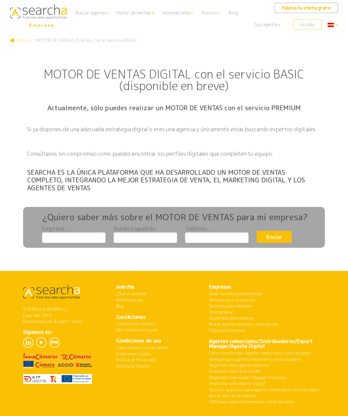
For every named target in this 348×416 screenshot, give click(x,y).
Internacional (221, 312)
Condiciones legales (133, 353)
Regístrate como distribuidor (235, 371)
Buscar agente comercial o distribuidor (243, 324)
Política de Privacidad (135, 359)
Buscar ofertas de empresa (232, 395)
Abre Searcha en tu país (137, 329)
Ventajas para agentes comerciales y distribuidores (255, 359)
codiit (77, 321)
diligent (61, 321)
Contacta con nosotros (136, 323)
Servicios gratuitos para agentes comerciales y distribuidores (264, 389)
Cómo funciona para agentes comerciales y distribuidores (260, 353)
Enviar (274, 237)
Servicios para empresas (230, 305)
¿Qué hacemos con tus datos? (142, 347)
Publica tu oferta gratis (306, 8)
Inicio (21, 40)
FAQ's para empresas (227, 330)
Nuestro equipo (129, 299)
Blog (233, 13)
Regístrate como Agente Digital (237, 383)
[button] (92, 13)
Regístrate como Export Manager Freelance (247, 377)
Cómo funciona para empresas (235, 293)
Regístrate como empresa (231, 318)
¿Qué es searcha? (131, 293)
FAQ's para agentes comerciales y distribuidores (251, 401)
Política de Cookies (132, 366)
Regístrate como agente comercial (239, 365)
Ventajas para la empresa (232, 299)
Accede (307, 24)
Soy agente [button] (266, 24)
